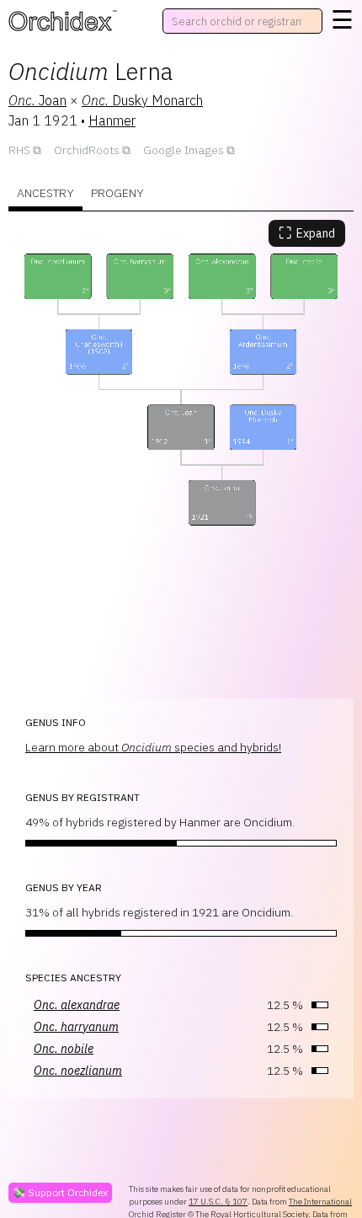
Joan (37, 100)
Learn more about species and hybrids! (153, 747)
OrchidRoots (87, 150)
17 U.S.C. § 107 (218, 1201)
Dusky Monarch (142, 100)
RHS (19, 150)
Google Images (183, 150)
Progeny (117, 192)
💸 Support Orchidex (60, 1192)
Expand (307, 233)
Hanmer (112, 120)
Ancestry (45, 192)
